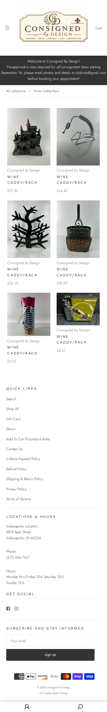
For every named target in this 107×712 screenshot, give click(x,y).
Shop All (12, 408)
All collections (16, 90)
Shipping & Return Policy (24, 478)
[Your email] (50, 640)
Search (11, 399)
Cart (99, 28)
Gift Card (13, 419)
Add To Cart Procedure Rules (28, 439)
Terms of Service (18, 498)
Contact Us (14, 449)
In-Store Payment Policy (23, 458)
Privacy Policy (16, 489)
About (10, 428)
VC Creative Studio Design (53, 693)
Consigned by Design (23, 170)
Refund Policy (16, 469)
